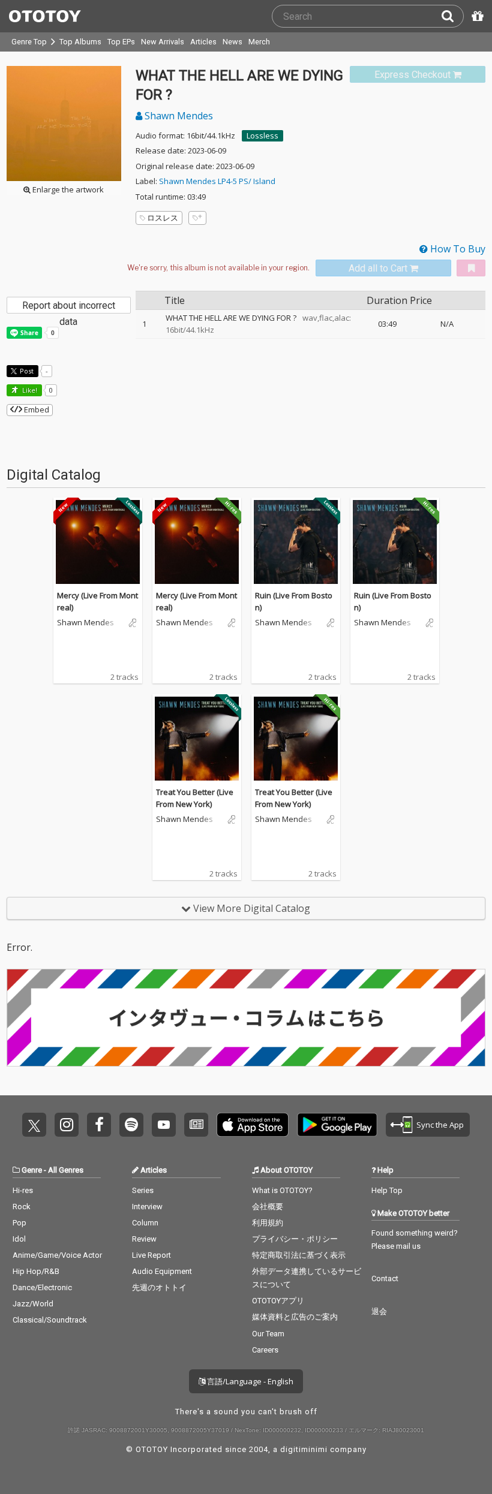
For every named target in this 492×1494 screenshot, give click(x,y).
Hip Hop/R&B (36, 1271)
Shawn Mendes (177, 115)
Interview (147, 1206)
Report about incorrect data (68, 307)
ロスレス (162, 217)
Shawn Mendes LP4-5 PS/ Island (217, 181)
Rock (22, 1206)
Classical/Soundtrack (50, 1319)
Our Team (268, 1333)
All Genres (65, 1169)
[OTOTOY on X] (34, 1125)
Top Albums (80, 41)
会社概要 (267, 1206)
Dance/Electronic (42, 1287)
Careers (265, 1349)
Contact (384, 1278)
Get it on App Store (253, 1125)
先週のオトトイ (159, 1287)
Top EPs (121, 41)
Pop (19, 1222)
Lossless (262, 135)
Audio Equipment (162, 1271)
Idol (19, 1238)
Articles (203, 41)
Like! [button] (28, 389)
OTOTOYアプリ (278, 1300)
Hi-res (23, 1190)
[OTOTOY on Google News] (196, 1125)
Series (143, 1190)
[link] (418, 75)
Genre (32, 1169)
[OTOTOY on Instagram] (67, 1125)
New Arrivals (162, 41)
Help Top (387, 1190)
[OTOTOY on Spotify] (131, 1125)
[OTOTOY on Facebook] (99, 1125)
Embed (35, 409)
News (232, 41)
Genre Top (29, 41)
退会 (379, 1311)
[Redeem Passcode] (476, 16)
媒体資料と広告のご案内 (295, 1316)
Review (144, 1238)
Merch (259, 41)
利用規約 (267, 1222)
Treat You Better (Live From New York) (194, 798)
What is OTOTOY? (282, 1190)
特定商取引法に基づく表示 (299, 1255)
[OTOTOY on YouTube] (164, 1125)
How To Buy (456, 248)
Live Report (151, 1255)
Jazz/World (33, 1303)
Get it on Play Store (337, 1125)
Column (145, 1222)
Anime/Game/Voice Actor (57, 1255)
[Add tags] (197, 218)
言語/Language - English (249, 1381)
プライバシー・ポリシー (295, 1238)
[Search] (452, 16)
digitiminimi (304, 1449)
